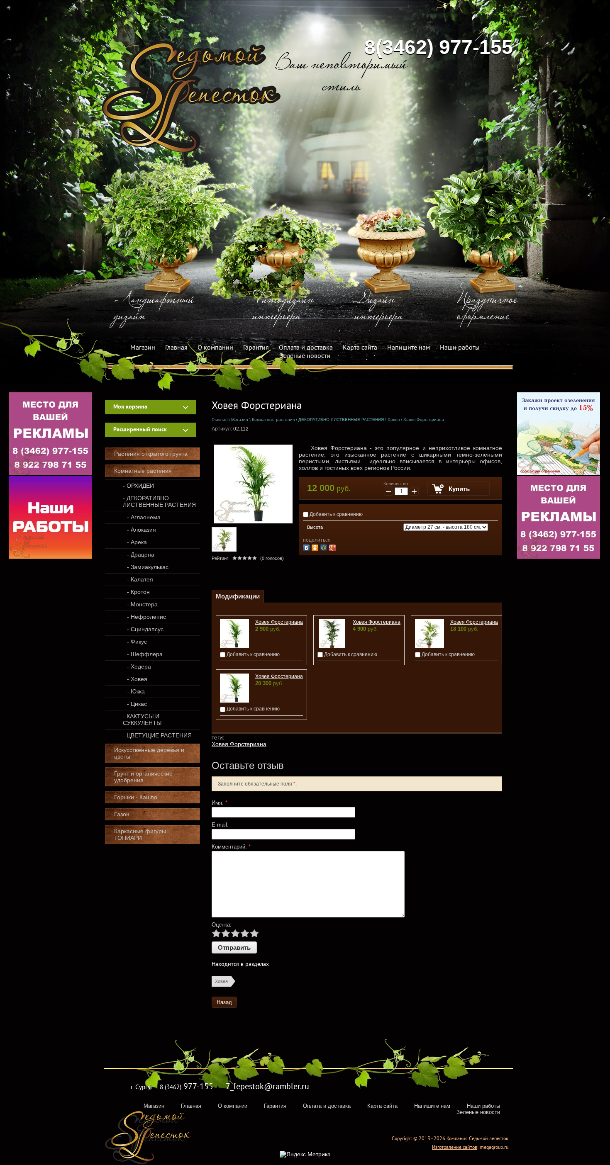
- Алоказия (141, 529)
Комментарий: (231, 847)
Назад (224, 1002)
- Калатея (140, 579)
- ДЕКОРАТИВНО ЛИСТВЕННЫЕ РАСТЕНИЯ (159, 501)
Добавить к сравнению (335, 514)
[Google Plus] (333, 546)
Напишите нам (408, 348)
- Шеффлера (145, 654)
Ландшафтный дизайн (154, 309)
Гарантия (256, 348)
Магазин (142, 348)
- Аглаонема (144, 517)
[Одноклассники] (316, 546)
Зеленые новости (305, 356)
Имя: (219, 803)
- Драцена (140, 554)
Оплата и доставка (306, 348)
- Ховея (137, 679)
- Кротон (138, 592)
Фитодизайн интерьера (283, 309)
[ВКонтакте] (307, 546)
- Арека (137, 542)
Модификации (238, 596)
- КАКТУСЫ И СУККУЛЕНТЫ (142, 719)
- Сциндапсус (145, 629)
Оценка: (222, 925)
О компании (215, 348)
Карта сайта (360, 348)
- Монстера (142, 604)
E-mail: (220, 825)
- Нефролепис (146, 616)
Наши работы (460, 348)
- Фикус (137, 641)
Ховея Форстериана (279, 622)
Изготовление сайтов (454, 1148)
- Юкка (136, 691)
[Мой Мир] (324, 546)
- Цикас (137, 703)
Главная (176, 348)
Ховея (221, 981)
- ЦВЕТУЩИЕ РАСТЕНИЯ (157, 735)
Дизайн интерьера (379, 309)
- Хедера (139, 666)
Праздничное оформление (487, 309)
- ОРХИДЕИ (138, 485)
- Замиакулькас (147, 567)
